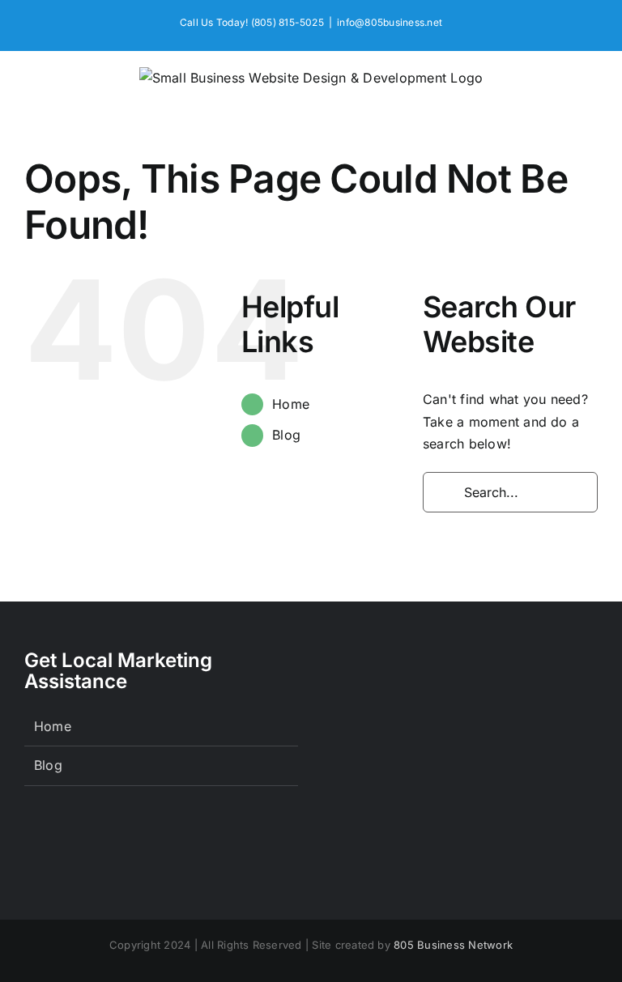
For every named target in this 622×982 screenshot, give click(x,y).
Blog (286, 435)
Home (290, 404)
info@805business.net (389, 22)
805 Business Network (453, 944)
